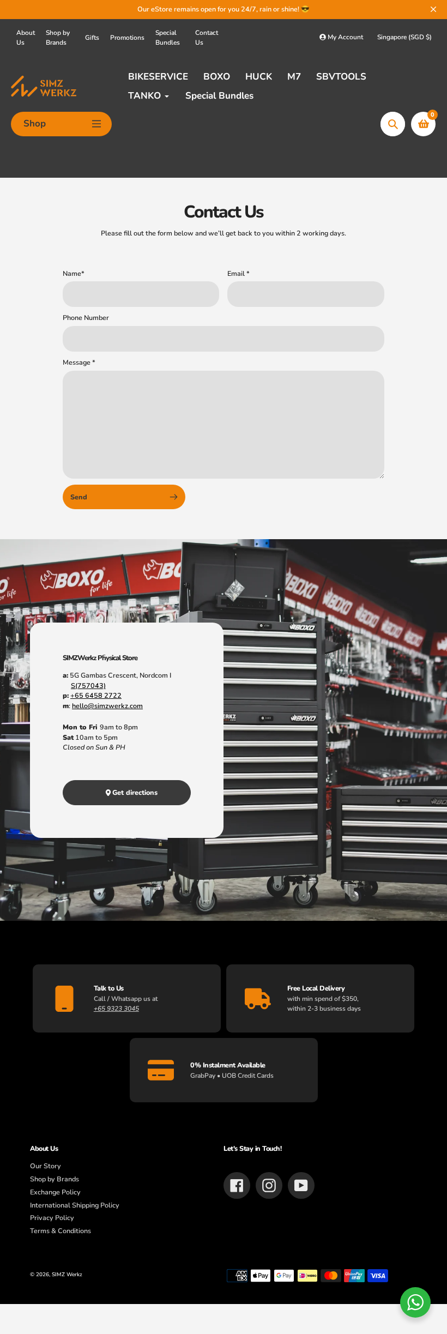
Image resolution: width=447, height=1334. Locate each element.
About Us (25, 37)
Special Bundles (167, 37)
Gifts (92, 37)
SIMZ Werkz (67, 1274)
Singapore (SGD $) (404, 37)
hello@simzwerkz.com (107, 705)
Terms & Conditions (60, 1230)
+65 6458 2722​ (96, 695)
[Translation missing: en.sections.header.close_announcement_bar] (433, 9)
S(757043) (88, 685)
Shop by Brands (58, 37)
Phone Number (86, 317)
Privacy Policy (52, 1217)
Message (79, 362)
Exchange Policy (55, 1192)
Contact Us (206, 37)
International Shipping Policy (74, 1205)
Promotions (127, 37)
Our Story (45, 1165)
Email (238, 273)
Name (73, 273)
